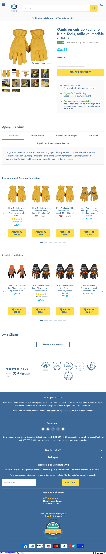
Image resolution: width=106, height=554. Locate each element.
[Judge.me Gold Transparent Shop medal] (68, 366)
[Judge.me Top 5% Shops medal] (91, 366)
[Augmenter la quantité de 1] (81, 63)
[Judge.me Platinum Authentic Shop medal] (57, 366)
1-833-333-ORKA (28, 440)
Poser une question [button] (53, 344)
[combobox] (56, 8)
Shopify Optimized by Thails (12, 553)
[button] (99, 553)
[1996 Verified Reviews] (53, 540)
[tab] (13, 136)
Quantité (61, 57)
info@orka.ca (84, 437)
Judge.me (62, 513)
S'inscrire (71, 482)
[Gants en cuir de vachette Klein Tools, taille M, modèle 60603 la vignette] (6, 73)
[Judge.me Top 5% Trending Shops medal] (68, 375)
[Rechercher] (93, 8)
